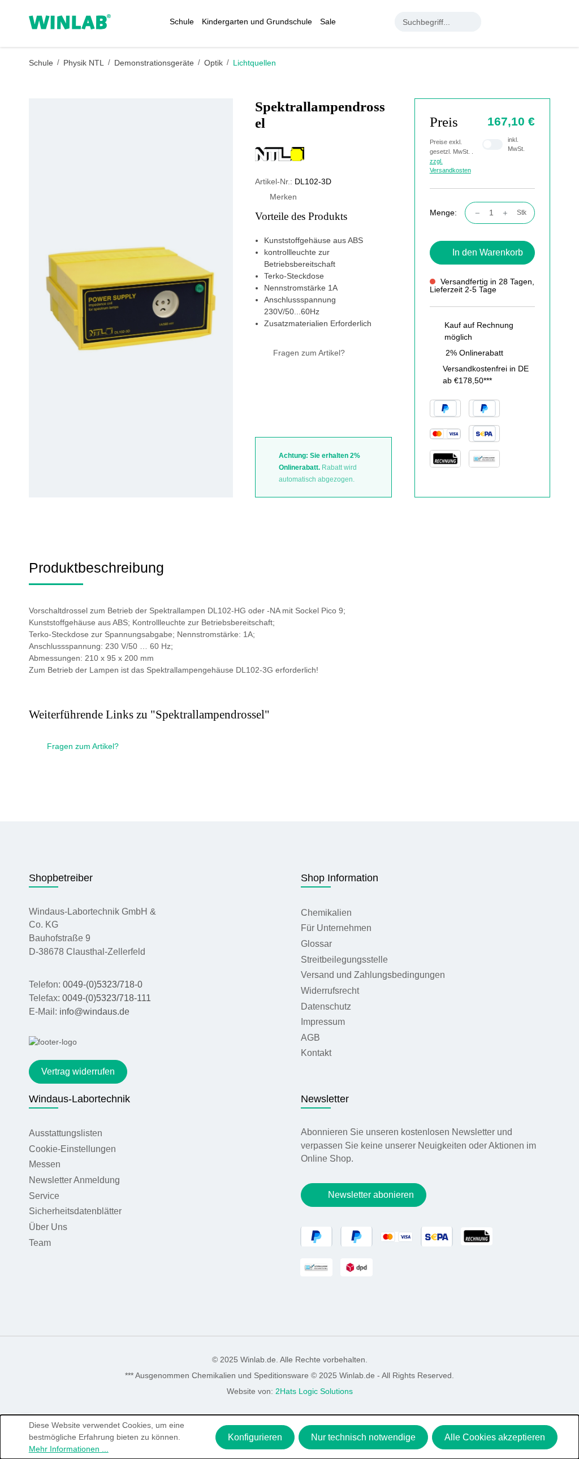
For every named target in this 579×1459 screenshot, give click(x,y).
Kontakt (316, 1053)
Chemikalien (326, 912)
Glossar (316, 944)
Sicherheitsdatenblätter (75, 1211)
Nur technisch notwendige (363, 1437)
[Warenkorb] (544, 21)
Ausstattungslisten (65, 1133)
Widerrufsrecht (330, 990)
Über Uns (48, 1227)
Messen (45, 1164)
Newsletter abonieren (371, 1195)
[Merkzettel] (522, 21)
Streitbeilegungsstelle (344, 959)
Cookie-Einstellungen (72, 1149)
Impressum (323, 1022)
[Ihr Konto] (498, 21)
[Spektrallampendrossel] (131, 297)
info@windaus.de (94, 1011)
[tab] (96, 572)
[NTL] (323, 153)
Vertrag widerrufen (78, 1071)
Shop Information (339, 878)
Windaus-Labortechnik (79, 1099)
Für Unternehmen (336, 928)
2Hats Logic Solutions (314, 1391)
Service (44, 1196)
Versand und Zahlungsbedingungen (373, 975)
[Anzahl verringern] (474, 212)
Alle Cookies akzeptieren (494, 1437)
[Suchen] (471, 22)
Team (40, 1243)
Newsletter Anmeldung (74, 1180)
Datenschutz (326, 1006)
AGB (310, 1037)
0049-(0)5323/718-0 (102, 984)
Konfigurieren (255, 1437)
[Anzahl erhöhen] (508, 212)
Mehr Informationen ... (69, 1448)
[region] (131, 298)
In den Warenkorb (487, 252)
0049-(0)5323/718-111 (106, 998)
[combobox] (428, 22)
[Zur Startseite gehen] (70, 20)
